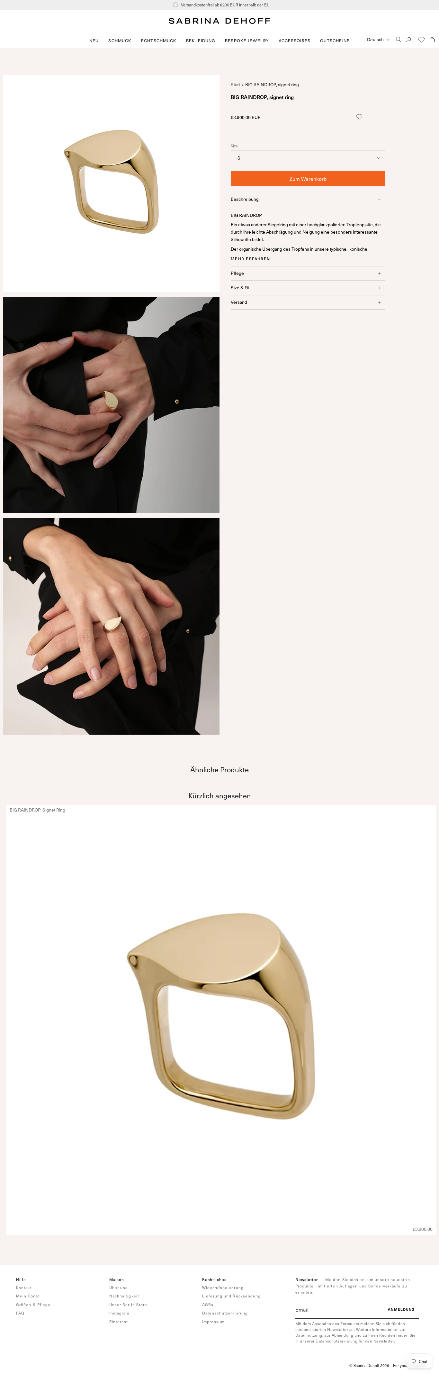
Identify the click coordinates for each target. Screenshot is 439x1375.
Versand (239, 302)
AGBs (207, 1304)
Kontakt (24, 1287)
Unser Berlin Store (128, 1304)
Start (235, 84)
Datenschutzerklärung (225, 1313)
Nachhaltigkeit (124, 1296)
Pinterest (118, 1321)
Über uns (118, 1287)
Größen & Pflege (33, 1304)
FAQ (20, 1313)
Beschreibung (245, 199)
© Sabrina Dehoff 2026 (369, 1365)
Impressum (213, 1321)
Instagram (119, 1313)
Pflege (237, 273)
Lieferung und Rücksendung (231, 1296)
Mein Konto (28, 1296)
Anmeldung (401, 1309)
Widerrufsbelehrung (223, 1287)
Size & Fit (240, 287)
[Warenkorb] (432, 39)
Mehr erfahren (250, 259)
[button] (119, 40)
